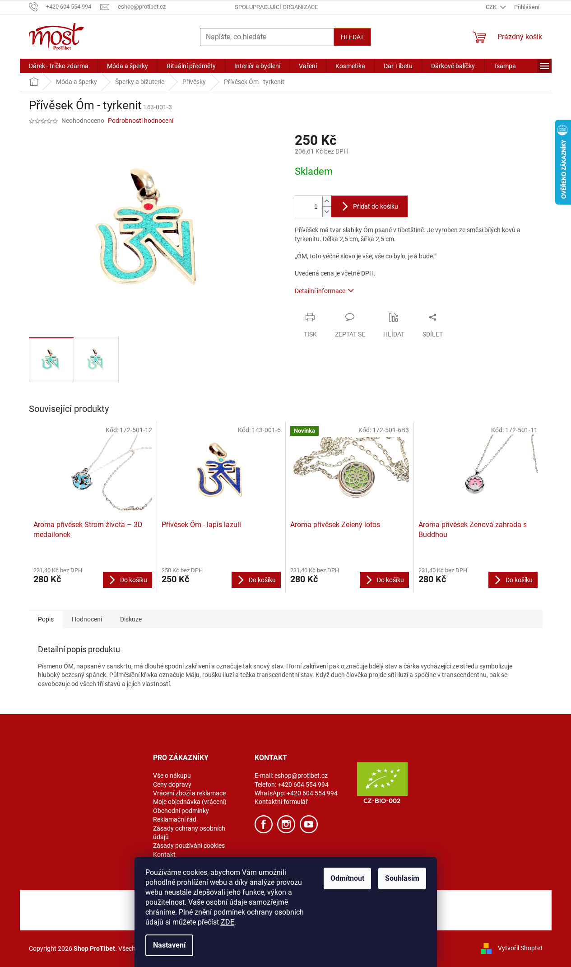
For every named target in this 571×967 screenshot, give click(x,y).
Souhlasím (402, 878)
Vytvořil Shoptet (520, 948)
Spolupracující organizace (276, 7)
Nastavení (169, 945)
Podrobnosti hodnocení (140, 120)
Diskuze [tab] (131, 619)
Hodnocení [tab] (87, 619)
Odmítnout (347, 878)
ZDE (227, 922)
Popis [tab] (46, 619)
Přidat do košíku (375, 206)
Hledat (352, 37)
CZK (492, 7)
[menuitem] (58, 66)
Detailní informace (320, 290)
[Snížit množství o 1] (326, 211)
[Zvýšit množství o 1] (326, 201)
